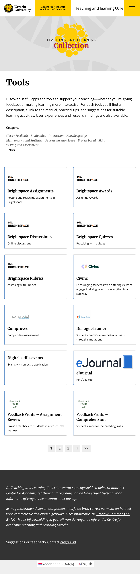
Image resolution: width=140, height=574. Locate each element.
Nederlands (58, 563)
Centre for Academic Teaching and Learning (53, 8)
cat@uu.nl (68, 542)
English (86, 563)
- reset (10, 150)
